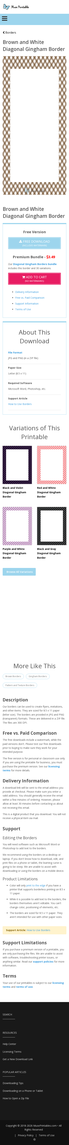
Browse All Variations (20, 571)
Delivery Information (27, 292)
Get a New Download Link (18, 1059)
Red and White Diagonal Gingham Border (49, 492)
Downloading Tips (13, 1083)
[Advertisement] (34, 621)
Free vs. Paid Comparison (29, 297)
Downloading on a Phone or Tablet (23, 1090)
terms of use (24, 986)
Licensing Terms (12, 1051)
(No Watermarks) (36, 279)
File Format (15, 352)
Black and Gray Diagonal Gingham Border (49, 553)
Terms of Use (23, 309)
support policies (43, 961)
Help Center (9, 1044)
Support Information (27, 303)
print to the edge (35, 885)
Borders (10, 32)
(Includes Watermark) (36, 243)
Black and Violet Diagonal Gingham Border (14, 492)
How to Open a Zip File (16, 1098)
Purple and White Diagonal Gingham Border (14, 553)
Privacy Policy (25, 1135)
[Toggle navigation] (4, 19)
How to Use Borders (20, 404)
